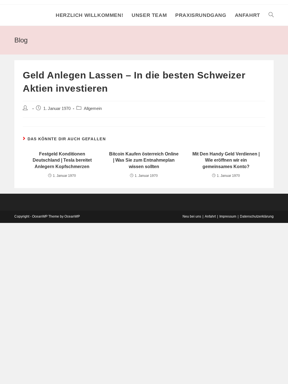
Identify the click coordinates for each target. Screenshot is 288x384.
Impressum (227, 216)
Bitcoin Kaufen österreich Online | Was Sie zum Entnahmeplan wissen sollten (144, 160)
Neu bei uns (192, 216)
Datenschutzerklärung (257, 216)
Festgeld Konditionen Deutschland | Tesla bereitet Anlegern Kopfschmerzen (62, 160)
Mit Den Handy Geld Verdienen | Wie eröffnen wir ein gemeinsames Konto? (226, 160)
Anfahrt (210, 216)
